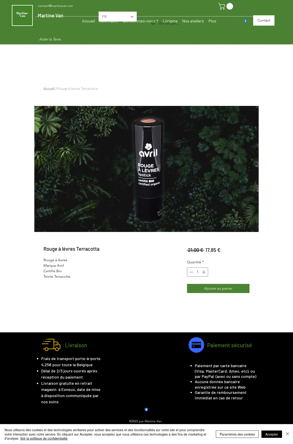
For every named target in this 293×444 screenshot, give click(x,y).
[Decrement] (191, 272)
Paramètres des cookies (237, 434)
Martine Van (50, 15)
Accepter (271, 434)
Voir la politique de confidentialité (44, 438)
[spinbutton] (197, 272)
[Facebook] (146, 409)
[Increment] (204, 272)
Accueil (49, 88)
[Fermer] (287, 434)
